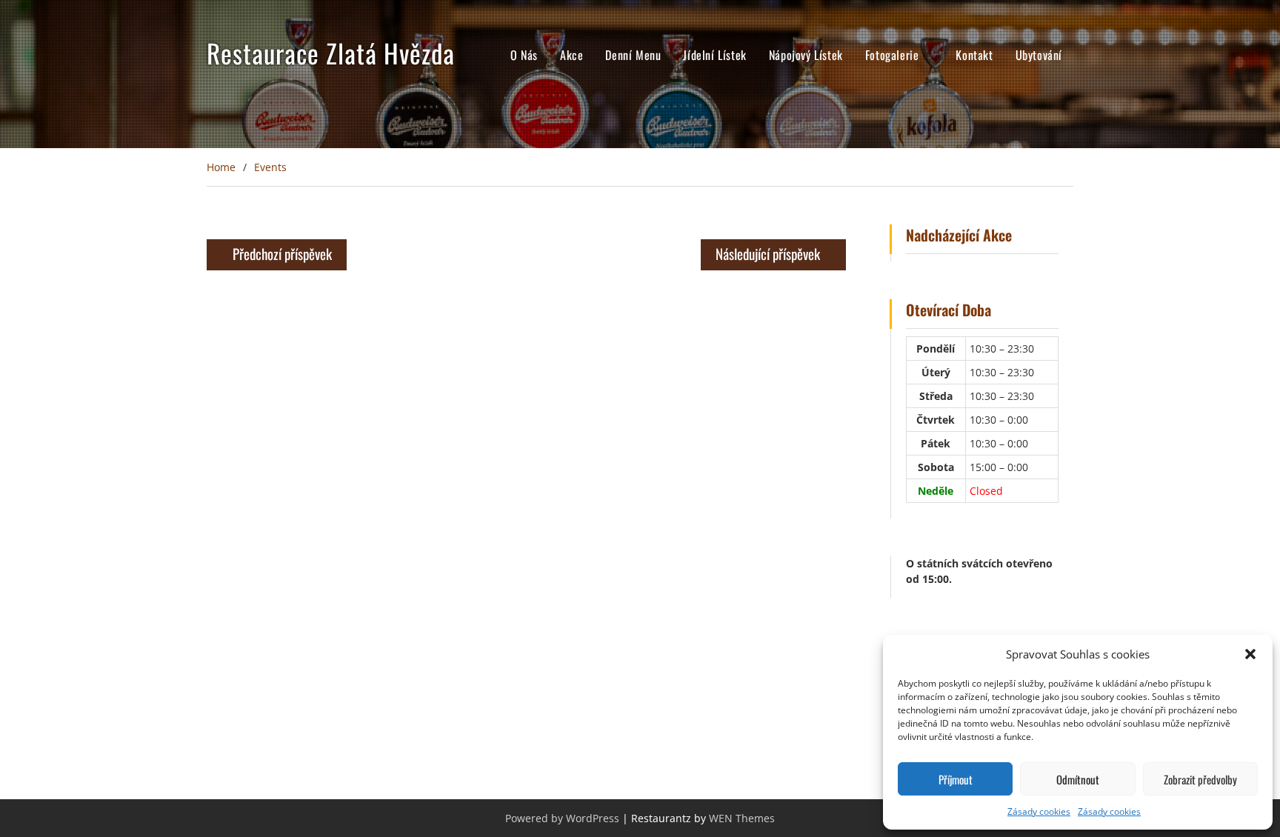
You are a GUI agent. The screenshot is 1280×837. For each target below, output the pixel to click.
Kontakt (974, 55)
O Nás (524, 55)
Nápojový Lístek (806, 55)
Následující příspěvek (768, 253)
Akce (571, 55)
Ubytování (1039, 55)
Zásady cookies (1038, 811)
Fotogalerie (892, 55)
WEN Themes (742, 818)
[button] (1250, 654)
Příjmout (956, 779)
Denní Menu (633, 55)
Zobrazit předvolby (1200, 779)
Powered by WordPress (562, 818)
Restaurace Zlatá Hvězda (331, 52)
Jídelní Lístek (714, 55)
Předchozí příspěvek (282, 253)
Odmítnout (1077, 779)
